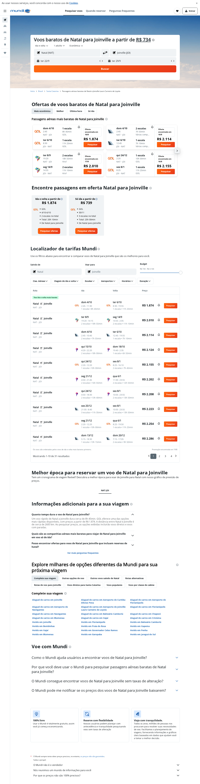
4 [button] (171, 456)
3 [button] (165, 456)
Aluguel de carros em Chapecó (145, 613)
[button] (197, 3)
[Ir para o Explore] (5, 44)
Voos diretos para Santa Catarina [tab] (83, 585)
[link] (49, 231)
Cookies (73, 3)
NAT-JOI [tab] (105, 490)
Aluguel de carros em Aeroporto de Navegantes (50, 608)
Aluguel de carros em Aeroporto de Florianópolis (148, 601)
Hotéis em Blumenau (42, 634)
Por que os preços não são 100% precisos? (56, 775)
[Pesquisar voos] (5, 20)
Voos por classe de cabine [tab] (141, 585)
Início (32, 91)
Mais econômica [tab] (42, 111)
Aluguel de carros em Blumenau (48, 618)
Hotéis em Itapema (140, 626)
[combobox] (42, 45)
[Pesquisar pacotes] (5, 38)
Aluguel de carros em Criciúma (145, 618)
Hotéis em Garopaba (91, 634)
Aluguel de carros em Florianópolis (147, 606)
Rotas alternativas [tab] (134, 578)
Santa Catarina (52, 91)
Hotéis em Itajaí (40, 630)
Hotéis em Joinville (41, 622)
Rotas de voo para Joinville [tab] (47, 585)
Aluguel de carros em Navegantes (49, 613)
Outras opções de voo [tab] (73, 578)
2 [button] (159, 456)
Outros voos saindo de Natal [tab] (104, 578)
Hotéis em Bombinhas (43, 626)
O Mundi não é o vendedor (48, 765)
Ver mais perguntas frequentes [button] (83, 553)
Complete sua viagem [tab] (45, 578)
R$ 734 (143, 39)
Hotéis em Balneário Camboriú (145, 622)
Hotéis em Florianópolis (93, 622)
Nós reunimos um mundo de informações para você (62, 770)
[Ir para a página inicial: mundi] (21, 11)
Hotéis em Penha (138, 630)
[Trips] (5, 53)
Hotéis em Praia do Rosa (93, 626)
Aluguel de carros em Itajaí (94, 618)
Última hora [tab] (76, 111)
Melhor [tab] (60, 111)
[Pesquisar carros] (5, 32)
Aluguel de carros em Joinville (47, 599)
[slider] (180, 272)
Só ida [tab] (91, 111)
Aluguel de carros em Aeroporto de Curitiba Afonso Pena (103, 601)
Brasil (40, 91)
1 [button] (153, 456)
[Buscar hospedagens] (5, 26)
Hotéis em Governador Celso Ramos (99, 630)
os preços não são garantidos (92, 756)
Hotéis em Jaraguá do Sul (143, 634)
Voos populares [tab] (114, 585)
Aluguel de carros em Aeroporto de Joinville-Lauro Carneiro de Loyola (103, 608)
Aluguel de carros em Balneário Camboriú (102, 613)
